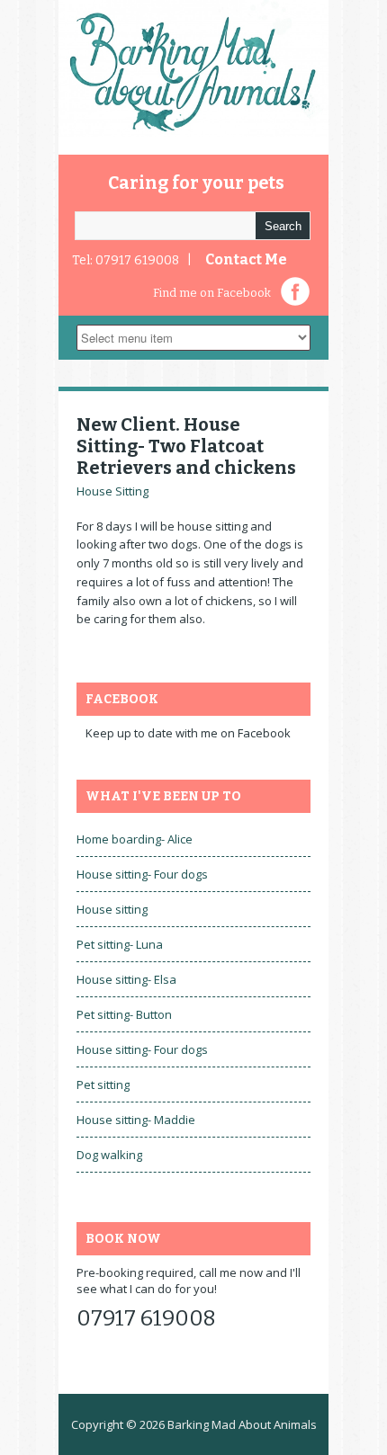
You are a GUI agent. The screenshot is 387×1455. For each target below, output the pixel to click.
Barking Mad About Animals (242, 1424)
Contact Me (246, 259)
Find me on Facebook (212, 292)
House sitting (112, 909)
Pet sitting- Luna (119, 944)
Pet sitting (103, 1084)
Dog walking (109, 1155)
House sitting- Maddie (135, 1119)
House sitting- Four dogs (142, 874)
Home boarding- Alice (134, 839)
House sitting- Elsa (126, 979)
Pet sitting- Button (124, 1014)
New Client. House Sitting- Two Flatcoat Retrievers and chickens (186, 446)
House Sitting (112, 491)
